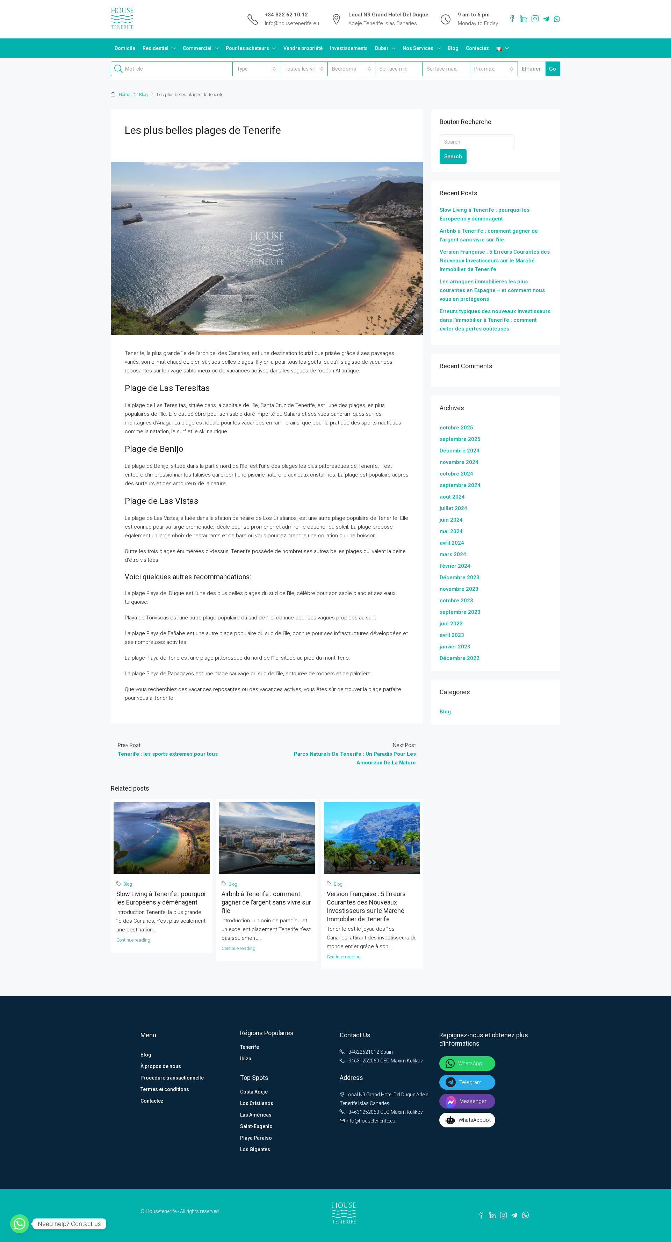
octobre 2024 (456, 474)
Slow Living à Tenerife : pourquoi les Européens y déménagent (484, 214)
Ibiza (245, 1058)
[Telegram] (546, 19)
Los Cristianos (256, 1103)
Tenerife (249, 1047)
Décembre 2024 (459, 451)
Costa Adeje (254, 1092)
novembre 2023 (459, 589)
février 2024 (455, 566)
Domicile (125, 48)
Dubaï (381, 48)
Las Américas (256, 1115)
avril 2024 (452, 543)
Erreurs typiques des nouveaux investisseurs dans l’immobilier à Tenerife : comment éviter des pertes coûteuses (495, 320)
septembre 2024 (460, 485)
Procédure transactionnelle (172, 1078)
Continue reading (133, 940)
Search (453, 156)
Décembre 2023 (459, 577)
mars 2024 (453, 554)
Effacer (531, 69)
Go (552, 69)
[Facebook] (511, 19)
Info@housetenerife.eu (292, 23)
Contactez (477, 48)
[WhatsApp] (557, 19)
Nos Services (418, 48)
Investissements (349, 48)
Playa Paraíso (256, 1138)
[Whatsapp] (19, 1223)
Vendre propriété (303, 48)
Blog (453, 48)
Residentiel (155, 48)
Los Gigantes (255, 1149)
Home (124, 94)
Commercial (197, 48)
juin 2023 (451, 623)
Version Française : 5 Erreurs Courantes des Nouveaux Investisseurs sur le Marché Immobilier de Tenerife (495, 261)
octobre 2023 (456, 600)
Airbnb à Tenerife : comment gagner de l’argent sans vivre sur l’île (266, 902)
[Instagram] (535, 19)
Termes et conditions (164, 1089)
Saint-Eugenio (256, 1126)
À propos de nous (160, 1066)
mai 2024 (451, 531)
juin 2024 (451, 520)
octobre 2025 (456, 427)
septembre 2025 (460, 439)
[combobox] (256, 68)
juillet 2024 (453, 508)
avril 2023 (452, 635)
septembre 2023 (460, 612)
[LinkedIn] (523, 19)
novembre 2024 (459, 462)
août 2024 (452, 497)
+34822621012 (362, 1052)
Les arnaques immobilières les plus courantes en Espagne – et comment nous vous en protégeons (492, 290)
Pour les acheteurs (247, 48)
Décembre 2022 (459, 658)
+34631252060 (362, 1060)
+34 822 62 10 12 (286, 15)
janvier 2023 (455, 647)
